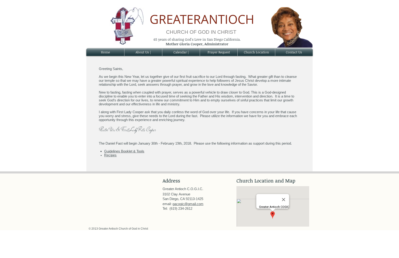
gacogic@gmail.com (187, 204)
